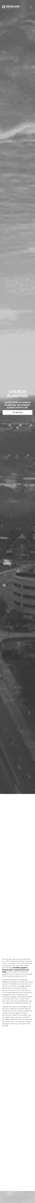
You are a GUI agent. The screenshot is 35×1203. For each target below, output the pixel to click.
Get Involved (17, 412)
